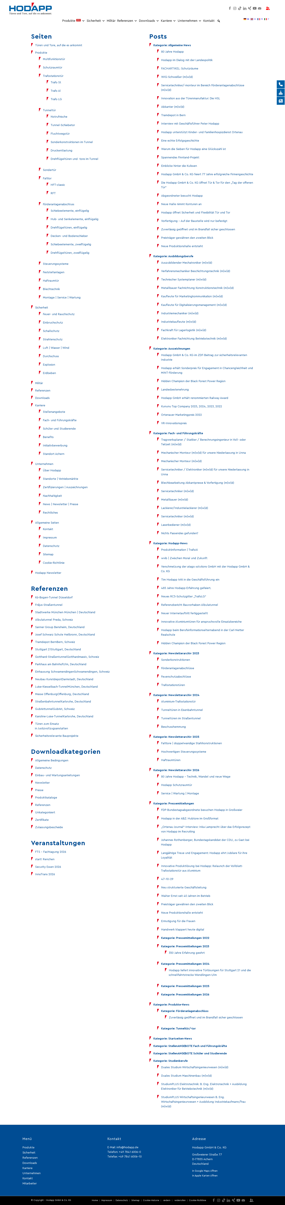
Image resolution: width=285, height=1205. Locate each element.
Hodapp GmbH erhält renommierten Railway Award (194, 398)
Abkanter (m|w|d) (172, 106)
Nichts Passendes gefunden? (179, 533)
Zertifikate (42, 819)
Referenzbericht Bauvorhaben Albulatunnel (189, 604)
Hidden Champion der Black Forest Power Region (193, 381)
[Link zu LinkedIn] (244, 8)
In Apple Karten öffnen (205, 1175)
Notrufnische (59, 116)
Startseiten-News (180, 1038)
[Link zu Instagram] (234, 8)
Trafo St (56, 82)
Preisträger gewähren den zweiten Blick (187, 237)
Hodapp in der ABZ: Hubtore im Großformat (189, 818)
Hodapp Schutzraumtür (176, 785)
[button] (218, 20)
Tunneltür (49, 110)
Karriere (166, 20)
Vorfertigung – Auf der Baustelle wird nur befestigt (194, 221)
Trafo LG (56, 99)
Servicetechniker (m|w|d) (177, 491)
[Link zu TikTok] (239, 8)
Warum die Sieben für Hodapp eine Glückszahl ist (193, 149)
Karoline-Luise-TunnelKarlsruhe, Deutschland (64, 716)
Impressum (50, 537)
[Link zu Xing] (249, 8)
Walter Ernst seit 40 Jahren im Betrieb (185, 896)
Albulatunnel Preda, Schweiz (54, 619)
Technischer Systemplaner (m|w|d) (183, 279)
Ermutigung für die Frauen (178, 921)
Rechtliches (50, 512)
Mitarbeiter (29, 1183)
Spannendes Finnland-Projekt (180, 157)
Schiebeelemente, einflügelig (70, 210)
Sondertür (49, 170)
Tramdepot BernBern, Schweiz (55, 642)
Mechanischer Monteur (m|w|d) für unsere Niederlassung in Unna (203, 452)
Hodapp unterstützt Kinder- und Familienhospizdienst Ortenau (202, 132)
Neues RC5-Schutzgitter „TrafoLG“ (183, 596)
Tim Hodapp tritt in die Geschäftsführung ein (190, 579)
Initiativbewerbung (55, 445)
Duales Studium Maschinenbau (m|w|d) (186, 1075)
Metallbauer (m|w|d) (174, 499)
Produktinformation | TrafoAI (179, 549)
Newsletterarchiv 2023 (183, 653)
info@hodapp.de (127, 1147)
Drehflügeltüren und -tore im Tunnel (74, 159)
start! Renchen (44, 859)
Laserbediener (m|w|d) (176, 524)
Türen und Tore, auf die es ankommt (58, 45)
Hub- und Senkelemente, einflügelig (74, 219)
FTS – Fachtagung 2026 (50, 851)
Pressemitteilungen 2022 (192, 938)
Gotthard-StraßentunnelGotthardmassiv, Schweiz (67, 656)
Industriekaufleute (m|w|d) (178, 321)
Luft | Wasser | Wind (56, 347)
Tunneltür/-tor (186, 1028)
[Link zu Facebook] (229, 8)
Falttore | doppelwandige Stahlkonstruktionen (191, 743)
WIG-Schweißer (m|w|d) (177, 77)
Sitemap (48, 554)
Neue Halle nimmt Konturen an (181, 204)
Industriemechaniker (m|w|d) (179, 313)
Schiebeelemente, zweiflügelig (71, 244)
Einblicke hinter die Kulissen (179, 165)
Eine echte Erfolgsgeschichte (180, 140)
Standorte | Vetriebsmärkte (60, 478)
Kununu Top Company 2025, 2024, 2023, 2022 (191, 406)
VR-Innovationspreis (174, 423)
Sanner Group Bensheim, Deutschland (60, 627)
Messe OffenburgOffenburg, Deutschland (62, 694)
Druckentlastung (61, 150)
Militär (111, 20)
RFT (53, 193)
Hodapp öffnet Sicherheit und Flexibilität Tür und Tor (195, 212)
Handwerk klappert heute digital (182, 929)
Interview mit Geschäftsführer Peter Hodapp (190, 123)
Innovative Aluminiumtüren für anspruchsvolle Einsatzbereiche (201, 621)
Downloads (147, 20)
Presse (39, 790)
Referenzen (125, 20)
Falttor (47, 178)
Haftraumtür (51, 280)
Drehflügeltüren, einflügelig (69, 227)
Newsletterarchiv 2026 (183, 770)
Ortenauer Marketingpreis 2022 (181, 414)
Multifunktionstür (54, 59)
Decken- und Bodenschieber (69, 236)
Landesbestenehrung (175, 389)
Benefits (48, 437)
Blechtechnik (51, 289)
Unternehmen (187, 20)
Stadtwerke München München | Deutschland (65, 612)
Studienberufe (178, 1060)
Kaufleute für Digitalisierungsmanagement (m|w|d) (194, 305)
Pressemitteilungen (181, 803)
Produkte (71, 20)
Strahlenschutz (53, 339)
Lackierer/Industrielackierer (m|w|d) (184, 508)
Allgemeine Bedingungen (51, 760)
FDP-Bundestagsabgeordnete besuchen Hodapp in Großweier (201, 810)
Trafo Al (56, 90)
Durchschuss (51, 356)
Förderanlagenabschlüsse (177, 668)
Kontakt (209, 20)
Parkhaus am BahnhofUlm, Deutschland (60, 664)
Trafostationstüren (173, 685)
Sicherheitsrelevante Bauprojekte (56, 735)
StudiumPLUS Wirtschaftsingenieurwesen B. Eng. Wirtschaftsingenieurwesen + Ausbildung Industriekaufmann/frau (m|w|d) (203, 1102)
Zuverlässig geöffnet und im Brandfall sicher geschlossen (198, 229)
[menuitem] (95, 1200)
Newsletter (42, 782)
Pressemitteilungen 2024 (192, 963)
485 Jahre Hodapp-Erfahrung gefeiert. (186, 588)
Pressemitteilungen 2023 (192, 946)
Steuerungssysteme (55, 263)
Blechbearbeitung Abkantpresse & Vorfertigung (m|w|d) (197, 482)
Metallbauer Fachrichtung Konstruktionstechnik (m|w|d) (197, 288)
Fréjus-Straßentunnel (49, 604)
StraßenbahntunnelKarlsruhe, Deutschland (63, 701)
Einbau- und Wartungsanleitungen (57, 775)
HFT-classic (58, 184)
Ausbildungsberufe (180, 256)
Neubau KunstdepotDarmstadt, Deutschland (64, 679)
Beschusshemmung (173, 726)
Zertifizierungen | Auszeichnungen (65, 487)
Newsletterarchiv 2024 (183, 695)
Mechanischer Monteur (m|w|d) (181, 461)
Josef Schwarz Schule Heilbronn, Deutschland (65, 634)
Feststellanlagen (53, 272)
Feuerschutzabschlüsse (176, 676)
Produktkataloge (46, 797)
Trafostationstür (53, 76)
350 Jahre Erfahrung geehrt (187, 952)
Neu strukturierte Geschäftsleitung (183, 887)
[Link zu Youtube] (254, 8)
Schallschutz (51, 331)
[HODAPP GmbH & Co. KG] (30, 8)
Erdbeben (49, 373)
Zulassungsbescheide (49, 827)
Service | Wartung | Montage (180, 793)
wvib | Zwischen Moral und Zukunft (184, 558)
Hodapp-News (178, 543)
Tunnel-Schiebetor (63, 125)
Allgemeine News (179, 45)
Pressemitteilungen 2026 (192, 994)
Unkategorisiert (45, 812)
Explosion (49, 364)
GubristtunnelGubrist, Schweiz (55, 709)
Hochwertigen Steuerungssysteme (183, 751)
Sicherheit (94, 20)
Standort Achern (53, 454)
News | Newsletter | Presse (60, 504)
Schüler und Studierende (59, 428)
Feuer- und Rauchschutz (59, 314)
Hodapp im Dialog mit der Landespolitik (187, 60)
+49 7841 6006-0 (130, 1152)
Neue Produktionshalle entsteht (182, 246)
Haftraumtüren (170, 760)
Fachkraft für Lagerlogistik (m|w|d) (183, 330)
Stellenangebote (54, 411)
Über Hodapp (52, 470)
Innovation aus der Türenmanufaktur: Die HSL (190, 98)
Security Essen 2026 (48, 866)
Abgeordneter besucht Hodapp (182, 195)
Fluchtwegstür (60, 133)
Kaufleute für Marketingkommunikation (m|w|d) (192, 296)
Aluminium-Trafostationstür (178, 701)
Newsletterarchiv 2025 (183, 736)
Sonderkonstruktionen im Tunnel (72, 142)
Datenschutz (51, 546)
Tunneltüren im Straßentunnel (181, 718)
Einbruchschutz (53, 322)
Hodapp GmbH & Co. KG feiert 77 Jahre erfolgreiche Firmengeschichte (207, 174)
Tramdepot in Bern (173, 115)
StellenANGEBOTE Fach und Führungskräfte (197, 1046)
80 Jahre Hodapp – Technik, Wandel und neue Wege (195, 776)
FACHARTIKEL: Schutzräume (179, 68)
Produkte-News (178, 1004)
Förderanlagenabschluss (58, 204)
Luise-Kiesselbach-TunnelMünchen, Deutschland (66, 686)
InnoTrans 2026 (45, 874)
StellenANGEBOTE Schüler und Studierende (197, 1053)
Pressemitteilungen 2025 (192, 986)
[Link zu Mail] (259, 8)
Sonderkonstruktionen (175, 659)
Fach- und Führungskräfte (60, 420)
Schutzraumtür (52, 67)
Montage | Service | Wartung (62, 297)
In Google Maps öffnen (205, 1171)
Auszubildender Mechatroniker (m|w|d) (186, 262)
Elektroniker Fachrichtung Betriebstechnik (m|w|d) (194, 338)
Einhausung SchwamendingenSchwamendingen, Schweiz (72, 671)
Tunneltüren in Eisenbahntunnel (182, 710)
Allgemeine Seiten (47, 522)
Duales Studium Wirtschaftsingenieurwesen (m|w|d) (194, 1067)
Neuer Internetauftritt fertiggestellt (184, 613)
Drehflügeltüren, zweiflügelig (70, 252)
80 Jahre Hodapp (172, 51)
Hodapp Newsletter (48, 572)
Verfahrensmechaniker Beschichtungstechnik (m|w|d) (195, 271)
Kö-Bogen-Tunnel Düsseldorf (54, 597)
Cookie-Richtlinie (53, 562)
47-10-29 (167, 879)
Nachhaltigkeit (52, 495)
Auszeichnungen (179, 348)
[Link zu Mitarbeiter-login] (267, 8)
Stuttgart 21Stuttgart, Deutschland (58, 649)
